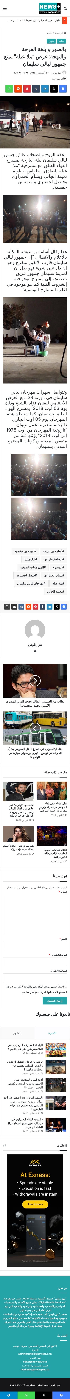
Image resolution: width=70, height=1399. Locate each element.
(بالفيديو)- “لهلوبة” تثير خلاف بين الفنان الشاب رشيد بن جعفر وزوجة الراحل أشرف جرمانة (21, 810)
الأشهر (17, 1033)
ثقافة (49, 32)
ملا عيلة (57, 583)
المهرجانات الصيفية (32, 567)
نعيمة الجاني (54, 591)
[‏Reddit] (28, 607)
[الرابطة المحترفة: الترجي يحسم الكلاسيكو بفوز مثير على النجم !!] (56, 1050)
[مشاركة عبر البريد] (14, 607)
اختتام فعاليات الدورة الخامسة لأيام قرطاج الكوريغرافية (55, 853)
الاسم (63, 938)
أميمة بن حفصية (24, 551)
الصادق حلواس (53, 559)
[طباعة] (7, 607)
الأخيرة (52, 1033)
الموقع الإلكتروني (58, 970)
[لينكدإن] (49, 607)
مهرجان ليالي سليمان (30, 583)
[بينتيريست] (35, 607)
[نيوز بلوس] (50, 8)
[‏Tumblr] (42, 607)
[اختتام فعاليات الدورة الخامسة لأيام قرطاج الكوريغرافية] (52, 836)
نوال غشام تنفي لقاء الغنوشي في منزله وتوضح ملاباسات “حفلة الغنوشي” (53, 807)
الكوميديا (29, 559)
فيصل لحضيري (25, 575)
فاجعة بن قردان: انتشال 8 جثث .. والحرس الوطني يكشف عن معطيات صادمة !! (25, 1065)
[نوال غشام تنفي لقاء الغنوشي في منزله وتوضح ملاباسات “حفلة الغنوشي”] (52, 791)
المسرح (57, 567)
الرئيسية (59, 32)
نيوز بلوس (56, 72)
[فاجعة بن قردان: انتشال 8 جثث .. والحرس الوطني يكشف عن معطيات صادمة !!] (56, 1067)
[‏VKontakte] (21, 607)
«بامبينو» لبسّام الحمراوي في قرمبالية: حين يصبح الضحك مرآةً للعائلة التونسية (25, 1123)
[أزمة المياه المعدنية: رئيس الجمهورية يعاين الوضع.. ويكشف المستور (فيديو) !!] (56, 1085)
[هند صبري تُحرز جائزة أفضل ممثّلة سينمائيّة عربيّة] (18, 834)
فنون (51, 41)
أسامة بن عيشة (52, 551)
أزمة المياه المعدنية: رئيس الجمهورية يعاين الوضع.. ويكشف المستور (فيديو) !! (25, 1083)
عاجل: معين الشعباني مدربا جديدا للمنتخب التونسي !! (32, 20)
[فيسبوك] (64, 607)
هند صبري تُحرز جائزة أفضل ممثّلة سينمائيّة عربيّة (18, 847)
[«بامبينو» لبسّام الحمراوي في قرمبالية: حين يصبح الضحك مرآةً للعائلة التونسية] (56, 1125)
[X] (57, 607)
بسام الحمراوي (53, 575)
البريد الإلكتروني (58, 954)
